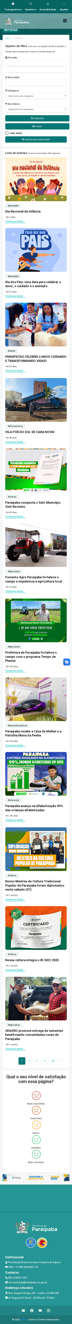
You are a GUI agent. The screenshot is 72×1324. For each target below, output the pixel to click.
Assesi (23, 1319)
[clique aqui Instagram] (49, 1310)
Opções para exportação (37, 139)
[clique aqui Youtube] (40, 1310)
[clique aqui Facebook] (32, 1310)
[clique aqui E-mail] (23, 1310)
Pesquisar (38, 118)
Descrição (13, 77)
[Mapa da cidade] (36, 1198)
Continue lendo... (15, 221)
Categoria (13, 90)
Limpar (38, 126)
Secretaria (13, 104)
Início (8, 38)
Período (12, 57)
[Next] (62, 1061)
